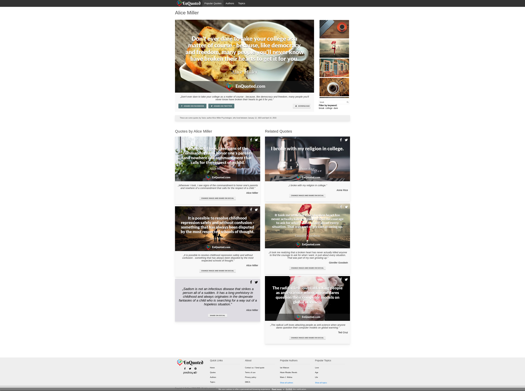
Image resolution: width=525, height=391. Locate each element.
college (328, 108)
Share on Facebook (194, 106)
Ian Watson (284, 368)
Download (304, 106)
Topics (241, 3)
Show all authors (286, 383)
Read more (277, 389)
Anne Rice (342, 190)
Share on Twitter (223, 106)
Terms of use (250, 372)
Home (212, 368)
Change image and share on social (217, 198)
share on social (217, 315)
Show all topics (321, 383)
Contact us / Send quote (254, 368)
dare (336, 108)
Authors (230, 3)
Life (316, 377)
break (321, 108)
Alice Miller (252, 193)
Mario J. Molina (286, 377)
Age (316, 372)
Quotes (213, 372)
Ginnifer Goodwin (338, 262)
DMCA (247, 382)
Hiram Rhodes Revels (288, 372)
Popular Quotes (212, 3)
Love (317, 368)
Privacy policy (250, 377)
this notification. (296, 389)
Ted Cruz (343, 332)
